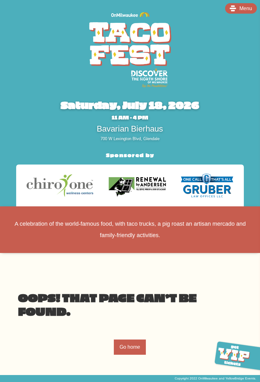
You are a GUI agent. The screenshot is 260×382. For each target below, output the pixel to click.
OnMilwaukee (208, 378)
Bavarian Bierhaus (130, 129)
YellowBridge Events (240, 378)
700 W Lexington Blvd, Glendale (130, 139)
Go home (130, 347)
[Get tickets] (234, 356)
